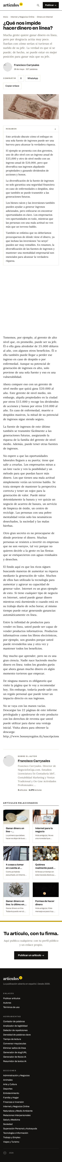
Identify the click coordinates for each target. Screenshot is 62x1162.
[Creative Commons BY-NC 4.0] (5, 1153)
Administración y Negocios (16, 1075)
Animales (8, 1080)
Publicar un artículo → (31, 955)
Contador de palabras (14, 1021)
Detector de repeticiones (15, 1030)
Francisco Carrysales (26, 65)
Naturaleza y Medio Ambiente (18, 1111)
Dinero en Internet (45, 17)
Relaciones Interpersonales (17, 1115)
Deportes (7, 1089)
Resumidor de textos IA (14, 1061)
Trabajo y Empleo (11, 1137)
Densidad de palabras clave (17, 1035)
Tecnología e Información (15, 1133)
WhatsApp (33, 78)
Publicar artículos (11, 998)
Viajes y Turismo (11, 1142)
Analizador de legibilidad (15, 1026)
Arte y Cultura (10, 1084)
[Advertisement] (31, 303)
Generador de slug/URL (15, 1052)
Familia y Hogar (11, 1097)
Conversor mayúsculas (14, 1043)
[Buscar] (38, 5)
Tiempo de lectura (12, 1039)
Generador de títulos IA (14, 1057)
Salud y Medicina (11, 1120)
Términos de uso (11, 1007)
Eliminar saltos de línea (14, 1048)
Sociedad (8, 1124)
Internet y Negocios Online (22, 17)
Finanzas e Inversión (13, 1102)
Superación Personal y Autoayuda (20, 1128)
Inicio (5, 17)
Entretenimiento (11, 1093)
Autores (7, 1003)
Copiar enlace (12, 86)
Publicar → (50, 5)
